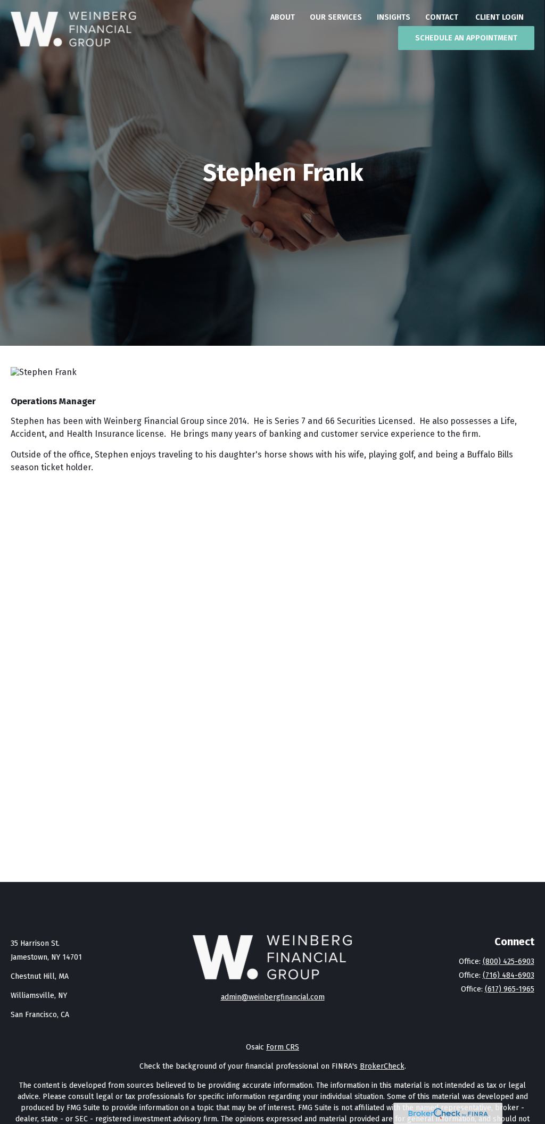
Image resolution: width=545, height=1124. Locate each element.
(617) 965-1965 (509, 989)
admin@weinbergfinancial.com (273, 997)
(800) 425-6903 (508, 961)
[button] (282, 17)
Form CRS (282, 1047)
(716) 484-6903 (508, 975)
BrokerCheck (382, 1066)
